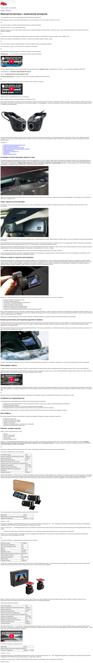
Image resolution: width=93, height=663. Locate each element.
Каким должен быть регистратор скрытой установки (16, 149)
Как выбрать (6, 152)
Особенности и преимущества (11, 151)
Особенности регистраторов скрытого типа (14, 145)
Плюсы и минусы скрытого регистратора (13, 147)
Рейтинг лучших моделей (9, 154)
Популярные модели (8, 150)
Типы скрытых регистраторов (10, 146)
